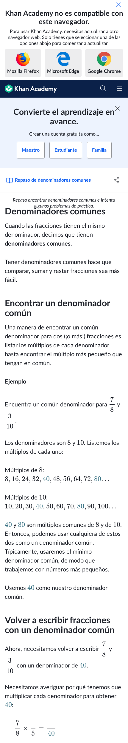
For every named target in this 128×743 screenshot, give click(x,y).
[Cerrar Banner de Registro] (117, 108)
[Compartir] (117, 180)
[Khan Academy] (28, 89)
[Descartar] (118, 5)
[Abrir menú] (119, 88)
